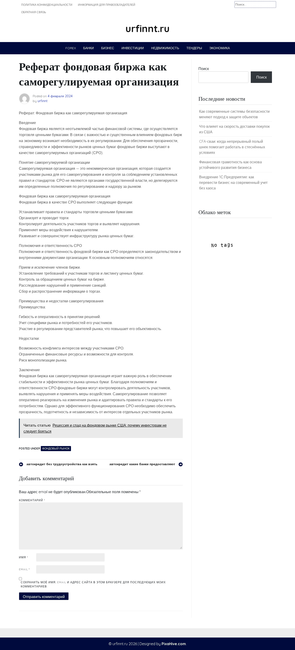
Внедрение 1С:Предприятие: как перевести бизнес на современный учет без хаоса (233, 182)
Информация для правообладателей (106, 4)
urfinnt (42, 101)
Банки (88, 48)
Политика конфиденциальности (46, 4)
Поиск (203, 68)
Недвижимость (165, 48)
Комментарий (32, 500)
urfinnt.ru (147, 28)
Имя (23, 557)
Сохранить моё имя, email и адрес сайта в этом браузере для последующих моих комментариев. (93, 584)
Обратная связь (33, 12)
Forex (70, 48)
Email (24, 569)
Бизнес (107, 48)
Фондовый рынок (56, 448)
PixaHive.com (174, 643)
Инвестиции (132, 48)
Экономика (219, 48)
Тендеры (194, 48)
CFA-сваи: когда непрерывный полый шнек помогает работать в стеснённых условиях (232, 147)
